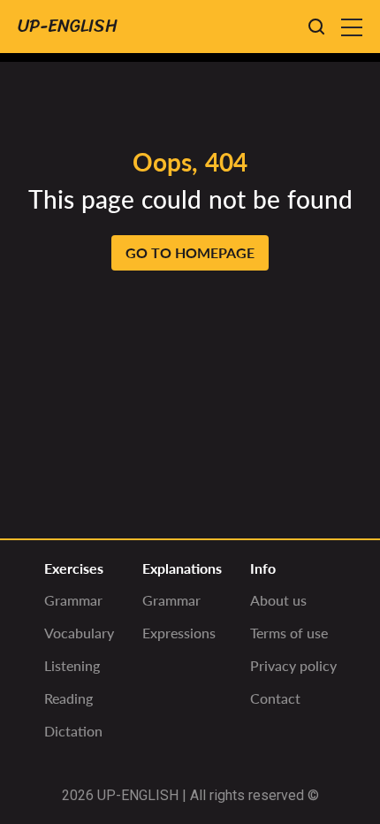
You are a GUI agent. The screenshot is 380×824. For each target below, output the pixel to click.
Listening (72, 665)
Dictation (73, 730)
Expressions (179, 632)
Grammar (73, 599)
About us (278, 599)
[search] (316, 26)
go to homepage (190, 252)
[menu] (351, 26)
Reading (68, 698)
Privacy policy (293, 665)
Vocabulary (79, 632)
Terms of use (289, 632)
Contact (275, 698)
